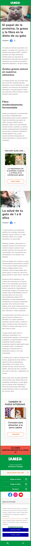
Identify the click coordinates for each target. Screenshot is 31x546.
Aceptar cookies (15, 534)
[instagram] (15, 495)
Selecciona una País (15, 472)
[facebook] (10, 495)
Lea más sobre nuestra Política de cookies (13, 518)
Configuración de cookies (15, 526)
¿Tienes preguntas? (15, 465)
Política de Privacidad (8, 502)
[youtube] (21, 495)
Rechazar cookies (15, 529)
